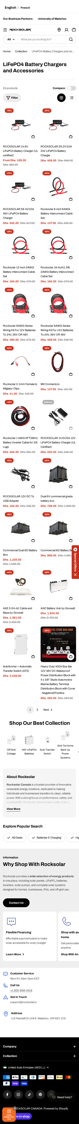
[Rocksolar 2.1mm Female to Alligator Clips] (20, 362)
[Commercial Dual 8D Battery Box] (20, 528)
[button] (75, 562)
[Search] (71, 39)
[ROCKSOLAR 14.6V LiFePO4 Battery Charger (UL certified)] (20, 124)
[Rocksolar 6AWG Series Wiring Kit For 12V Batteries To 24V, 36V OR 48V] (20, 303)
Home (6, 51)
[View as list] (71, 97)
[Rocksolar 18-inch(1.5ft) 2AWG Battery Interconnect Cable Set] (58, 245)
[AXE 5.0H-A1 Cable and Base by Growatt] (20, 586)
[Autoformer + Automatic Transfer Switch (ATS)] (20, 644)
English (10, 7)
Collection (21, 51)
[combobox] (39, 39)
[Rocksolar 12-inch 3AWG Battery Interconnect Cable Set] (20, 245)
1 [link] (30, 709)
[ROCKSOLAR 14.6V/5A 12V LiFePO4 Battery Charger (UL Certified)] (58, 416)
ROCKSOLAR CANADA (27, 1108)
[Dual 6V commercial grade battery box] (58, 474)
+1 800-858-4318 (21, 990)
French (25, 7)
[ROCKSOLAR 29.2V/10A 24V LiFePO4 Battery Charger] (58, 124)
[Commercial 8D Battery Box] (58, 528)
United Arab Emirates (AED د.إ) (26, 1067)
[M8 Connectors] (58, 362)
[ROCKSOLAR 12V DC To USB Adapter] (20, 474)
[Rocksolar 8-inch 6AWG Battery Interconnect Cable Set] (58, 187)
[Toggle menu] (5, 30)
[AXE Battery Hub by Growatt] (58, 586)
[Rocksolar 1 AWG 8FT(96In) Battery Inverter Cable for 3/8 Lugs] (20, 416)
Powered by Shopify (56, 1108)
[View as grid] (61, 97)
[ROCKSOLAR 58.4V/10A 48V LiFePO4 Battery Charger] (20, 187)
